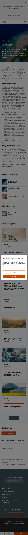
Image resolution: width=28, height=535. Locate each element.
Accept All (14, 276)
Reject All (14, 272)
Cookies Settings (14, 268)
